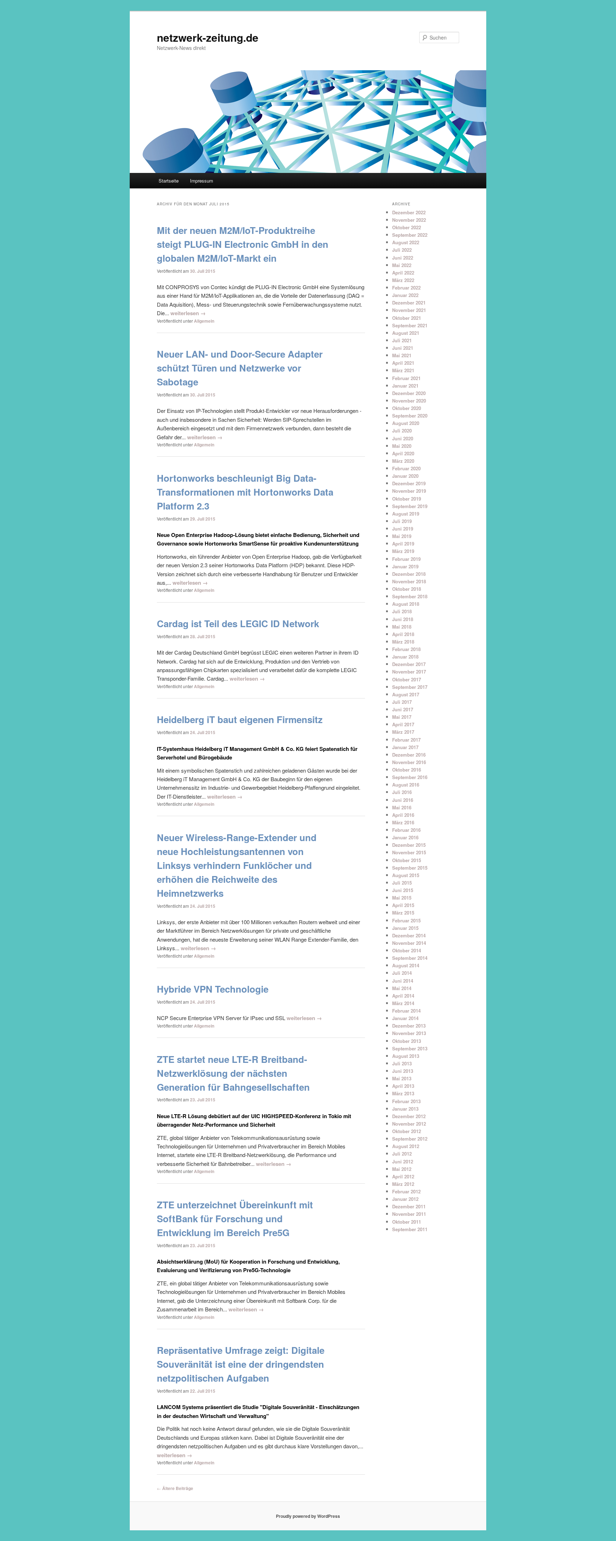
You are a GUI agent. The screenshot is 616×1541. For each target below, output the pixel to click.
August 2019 (405, 513)
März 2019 (403, 551)
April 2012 (403, 1176)
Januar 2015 (405, 928)
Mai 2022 (401, 265)
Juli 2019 (402, 521)
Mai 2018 (401, 626)
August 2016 (405, 784)
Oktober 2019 (406, 498)
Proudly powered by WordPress (308, 1516)
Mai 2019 (401, 536)
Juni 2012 (402, 1161)
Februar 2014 (406, 1010)
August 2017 (405, 694)
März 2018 (403, 641)
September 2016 (409, 777)
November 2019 (409, 490)
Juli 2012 (402, 1153)
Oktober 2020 (406, 408)
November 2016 (409, 762)
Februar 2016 (406, 829)
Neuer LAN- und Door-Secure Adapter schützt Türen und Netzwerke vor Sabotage (240, 367)
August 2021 (405, 332)
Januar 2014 (405, 1018)
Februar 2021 (406, 378)
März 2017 (403, 731)
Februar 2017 (406, 739)
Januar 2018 (405, 656)
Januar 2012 (405, 1199)
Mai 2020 (401, 445)
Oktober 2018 (406, 588)
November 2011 (409, 1213)
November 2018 (409, 581)
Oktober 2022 (406, 227)
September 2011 (409, 1229)
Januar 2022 (405, 295)
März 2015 (403, 912)
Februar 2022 (406, 287)
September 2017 (409, 687)
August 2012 (405, 1146)
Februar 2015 (406, 920)
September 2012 (409, 1138)
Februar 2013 (406, 1101)
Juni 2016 (402, 800)
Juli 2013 (402, 1063)
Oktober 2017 (406, 679)
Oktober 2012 (406, 1131)
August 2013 (405, 1056)
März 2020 (403, 460)
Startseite (169, 180)
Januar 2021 (405, 385)
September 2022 (409, 234)
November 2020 (409, 400)
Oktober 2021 (406, 317)
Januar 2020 (405, 475)
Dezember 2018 (409, 573)
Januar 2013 (405, 1108)
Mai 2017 (401, 716)
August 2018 (405, 603)
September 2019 (409, 506)
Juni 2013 (402, 1071)
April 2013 (403, 1085)
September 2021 (409, 325)
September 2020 (409, 415)
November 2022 (409, 219)
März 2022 (403, 280)
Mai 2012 (401, 1169)
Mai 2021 (401, 355)
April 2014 (403, 995)
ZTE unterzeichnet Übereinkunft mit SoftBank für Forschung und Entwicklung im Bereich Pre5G (235, 1218)
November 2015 (409, 852)
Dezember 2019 (409, 483)
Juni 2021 (402, 347)
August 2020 (405, 423)
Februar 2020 (406, 468)
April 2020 (403, 453)
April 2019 (403, 543)
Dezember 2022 (409, 212)
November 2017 (409, 671)
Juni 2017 (402, 709)
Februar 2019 (406, 559)
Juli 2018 (402, 611)
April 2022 (403, 272)
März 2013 (403, 1093)
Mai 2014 (401, 988)
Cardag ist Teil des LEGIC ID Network (238, 623)
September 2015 (409, 867)
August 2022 (405, 242)
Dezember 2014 (409, 935)
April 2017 (403, 724)
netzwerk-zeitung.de (207, 37)
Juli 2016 (402, 792)
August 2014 (405, 965)
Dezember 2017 (409, 664)
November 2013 (409, 1033)
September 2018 (409, 596)
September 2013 (409, 1048)
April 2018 (403, 634)
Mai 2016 (401, 807)
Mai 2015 (401, 897)
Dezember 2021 (409, 302)
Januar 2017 (405, 747)
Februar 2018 (406, 649)
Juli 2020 (402, 430)
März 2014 (403, 1003)
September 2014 (409, 957)
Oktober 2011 (406, 1221)
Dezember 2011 (409, 1206)
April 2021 (403, 362)
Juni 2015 (402, 890)
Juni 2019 (402, 528)
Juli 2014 (402, 972)
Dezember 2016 (409, 754)
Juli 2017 (402, 701)
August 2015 (405, 875)
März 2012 (403, 1184)
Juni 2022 (402, 257)
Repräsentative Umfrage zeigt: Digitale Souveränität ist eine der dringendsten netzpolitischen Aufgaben (240, 1363)
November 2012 (409, 1123)
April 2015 (403, 905)
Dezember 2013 (409, 1025)
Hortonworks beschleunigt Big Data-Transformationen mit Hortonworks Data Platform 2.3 (245, 491)
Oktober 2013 (406, 1041)
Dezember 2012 (409, 1116)
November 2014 (409, 943)
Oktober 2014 (406, 950)
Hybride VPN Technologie (212, 988)
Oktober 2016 (406, 769)
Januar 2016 (405, 837)
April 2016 (403, 815)
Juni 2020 (402, 438)
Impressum (201, 180)
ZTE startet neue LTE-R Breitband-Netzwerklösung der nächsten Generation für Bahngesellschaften (233, 1073)
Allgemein (204, 321)
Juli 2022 (402, 249)
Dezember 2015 (409, 844)
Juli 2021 (402, 340)
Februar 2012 (406, 1191)
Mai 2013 (401, 1078)
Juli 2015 (402, 882)
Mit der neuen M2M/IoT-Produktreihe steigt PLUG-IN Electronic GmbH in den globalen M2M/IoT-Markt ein (242, 244)
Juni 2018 (402, 619)
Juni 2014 (402, 980)
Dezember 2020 (409, 393)
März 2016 (403, 822)
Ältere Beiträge (175, 1488)
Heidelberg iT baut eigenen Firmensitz (240, 719)
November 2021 (409, 310)
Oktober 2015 (406, 860)
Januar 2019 (405, 566)
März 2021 (403, 370)
